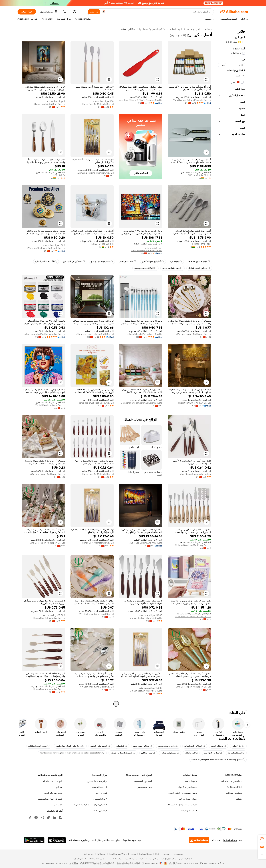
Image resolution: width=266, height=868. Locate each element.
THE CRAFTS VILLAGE (200, 244)
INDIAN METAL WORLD (102, 244)
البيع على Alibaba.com (52, 781)
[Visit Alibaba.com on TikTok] (30, 817)
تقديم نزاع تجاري (100, 793)
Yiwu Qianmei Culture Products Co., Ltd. (192, 100)
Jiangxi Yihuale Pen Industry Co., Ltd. (144, 334)
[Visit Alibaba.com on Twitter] (48, 817)
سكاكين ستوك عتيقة (141, 746)
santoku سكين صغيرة (166, 746)
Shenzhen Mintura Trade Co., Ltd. (146, 250)
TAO (157, 854)
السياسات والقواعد (189, 810)
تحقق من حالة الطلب (53, 793)
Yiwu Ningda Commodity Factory (195, 474)
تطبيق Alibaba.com (78, 840)
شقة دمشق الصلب (126, 261)
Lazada (133, 854)
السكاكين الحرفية (235, 753)
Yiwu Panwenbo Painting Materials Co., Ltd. (44, 334)
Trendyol (166, 854)
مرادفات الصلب (217, 746)
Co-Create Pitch (234, 787)
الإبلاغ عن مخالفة (100, 810)
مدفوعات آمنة (191, 781)
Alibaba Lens (230, 840)
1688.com (101, 854)
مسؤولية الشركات (234, 793)
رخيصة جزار (174, 261)
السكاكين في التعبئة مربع (72, 261)
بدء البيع (59, 787)
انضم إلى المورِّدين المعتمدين (49, 799)
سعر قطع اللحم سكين (170, 268)
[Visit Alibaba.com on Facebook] (60, 817)
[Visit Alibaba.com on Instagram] (42, 817)
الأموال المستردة (100, 799)
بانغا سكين (120, 746)
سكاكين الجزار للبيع (211, 753)
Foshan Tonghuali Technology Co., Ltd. (95, 403)
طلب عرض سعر (145, 787)
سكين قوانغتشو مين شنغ (100, 261)
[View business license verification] (160, 863)
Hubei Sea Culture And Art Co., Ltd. (194, 403)
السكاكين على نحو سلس (143, 268)
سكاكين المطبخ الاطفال (197, 268)
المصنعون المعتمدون (143, 781)
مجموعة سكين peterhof (197, 261)
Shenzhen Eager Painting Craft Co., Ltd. (95, 334)
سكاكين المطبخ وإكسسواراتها (152, 29)
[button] (103, 12)
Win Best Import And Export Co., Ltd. (193, 334)
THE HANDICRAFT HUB (199, 175)
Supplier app (129, 840)
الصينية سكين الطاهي (99, 746)
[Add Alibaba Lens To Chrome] (199, 840)
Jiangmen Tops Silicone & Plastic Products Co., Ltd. (140, 100)
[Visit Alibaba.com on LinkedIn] (54, 817)
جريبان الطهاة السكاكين (37, 746)
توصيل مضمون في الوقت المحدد (182, 793)
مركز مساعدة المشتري (97, 781)
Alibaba (208, 29)
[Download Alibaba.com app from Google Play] (34, 840)
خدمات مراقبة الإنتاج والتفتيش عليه (181, 804)
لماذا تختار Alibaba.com (231, 781)
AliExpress (89, 854)
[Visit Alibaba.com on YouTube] (36, 817)
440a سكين (237, 746)
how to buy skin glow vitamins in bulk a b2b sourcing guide (216, 760)
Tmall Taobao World (118, 854)
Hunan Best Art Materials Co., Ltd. (98, 104)
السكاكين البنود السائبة (193, 746)
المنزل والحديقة (194, 29)
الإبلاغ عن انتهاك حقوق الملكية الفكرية (90, 804)
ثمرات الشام (190, 753)
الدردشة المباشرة (99, 787)
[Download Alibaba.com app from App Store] (57, 840)
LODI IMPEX (59, 175)
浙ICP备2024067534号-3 (212, 863)
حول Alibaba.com (233, 775)
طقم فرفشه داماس (168, 753)
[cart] (64, 12)
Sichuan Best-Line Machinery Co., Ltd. (95, 173)
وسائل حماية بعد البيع (188, 799)
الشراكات (58, 804)
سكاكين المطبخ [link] (128, 29)
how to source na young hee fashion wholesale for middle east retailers (71, 753)
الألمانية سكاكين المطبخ (44, 261)
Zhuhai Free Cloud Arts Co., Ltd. (50, 405)
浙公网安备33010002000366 (183, 863)
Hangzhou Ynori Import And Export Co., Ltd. (141, 403)
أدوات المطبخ (176, 29)
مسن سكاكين (146, 753)
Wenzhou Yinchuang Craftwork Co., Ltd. (46, 248)
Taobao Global (145, 854)
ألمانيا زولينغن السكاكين (151, 261)
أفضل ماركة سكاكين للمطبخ (121, 753)
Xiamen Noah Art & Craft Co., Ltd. (49, 104)
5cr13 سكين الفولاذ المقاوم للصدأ (69, 746)
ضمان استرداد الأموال (187, 787)
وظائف (239, 799)
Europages (178, 854)
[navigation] (231, 367)
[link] (262, 839)
